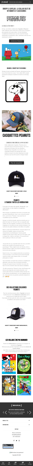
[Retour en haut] (29, 458)
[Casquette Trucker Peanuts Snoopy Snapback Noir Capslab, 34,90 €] (16, 315)
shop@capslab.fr (16, 434)
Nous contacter (16, 432)
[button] (14, 196)
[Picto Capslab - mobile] (4, 2)
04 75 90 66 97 (16, 436)
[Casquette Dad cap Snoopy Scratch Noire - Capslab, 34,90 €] (16, 181)
